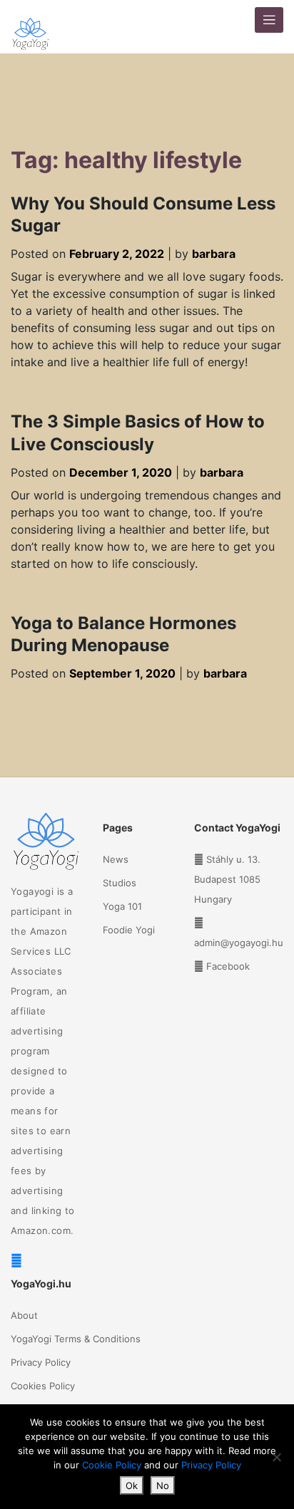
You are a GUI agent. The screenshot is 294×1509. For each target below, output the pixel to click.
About (24, 1315)
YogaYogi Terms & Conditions (76, 1338)
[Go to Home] (30, 27)
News (115, 859)
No (162, 1485)
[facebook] (16, 1260)
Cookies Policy (43, 1385)
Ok (132, 1485)
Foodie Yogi (129, 929)
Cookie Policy (111, 1465)
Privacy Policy (41, 1362)
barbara (213, 254)
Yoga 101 (122, 906)
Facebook (228, 966)
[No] (276, 1457)
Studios (119, 882)
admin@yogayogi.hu (238, 942)
